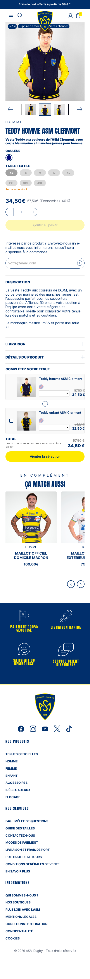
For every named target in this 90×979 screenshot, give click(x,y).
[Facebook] (21, 728)
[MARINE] (8, 157)
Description (17, 282)
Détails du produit (24, 357)
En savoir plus (17, 871)
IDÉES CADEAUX (17, 790)
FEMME (11, 768)
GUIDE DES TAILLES (20, 828)
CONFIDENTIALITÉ (19, 931)
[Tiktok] (69, 728)
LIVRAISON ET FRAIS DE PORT (27, 849)
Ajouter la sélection (45, 456)
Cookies (12, 938)
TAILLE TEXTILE (17, 166)
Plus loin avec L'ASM (22, 909)
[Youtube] (45, 728)
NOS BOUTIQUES (18, 902)
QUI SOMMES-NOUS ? (21, 895)
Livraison (15, 344)
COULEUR (12, 151)
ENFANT (11, 775)
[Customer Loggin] (70, 15)
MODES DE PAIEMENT (21, 842)
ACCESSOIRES (16, 782)
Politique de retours (23, 857)
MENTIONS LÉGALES (20, 917)
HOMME (11, 761)
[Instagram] (33, 728)
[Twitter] (57, 728)
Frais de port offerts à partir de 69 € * (45, 4)
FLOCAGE (12, 797)
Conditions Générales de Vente (32, 864)
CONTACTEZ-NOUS (20, 835)
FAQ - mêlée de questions (26, 821)
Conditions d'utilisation (26, 924)
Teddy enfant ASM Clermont (60, 412)
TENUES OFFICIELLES (21, 754)
